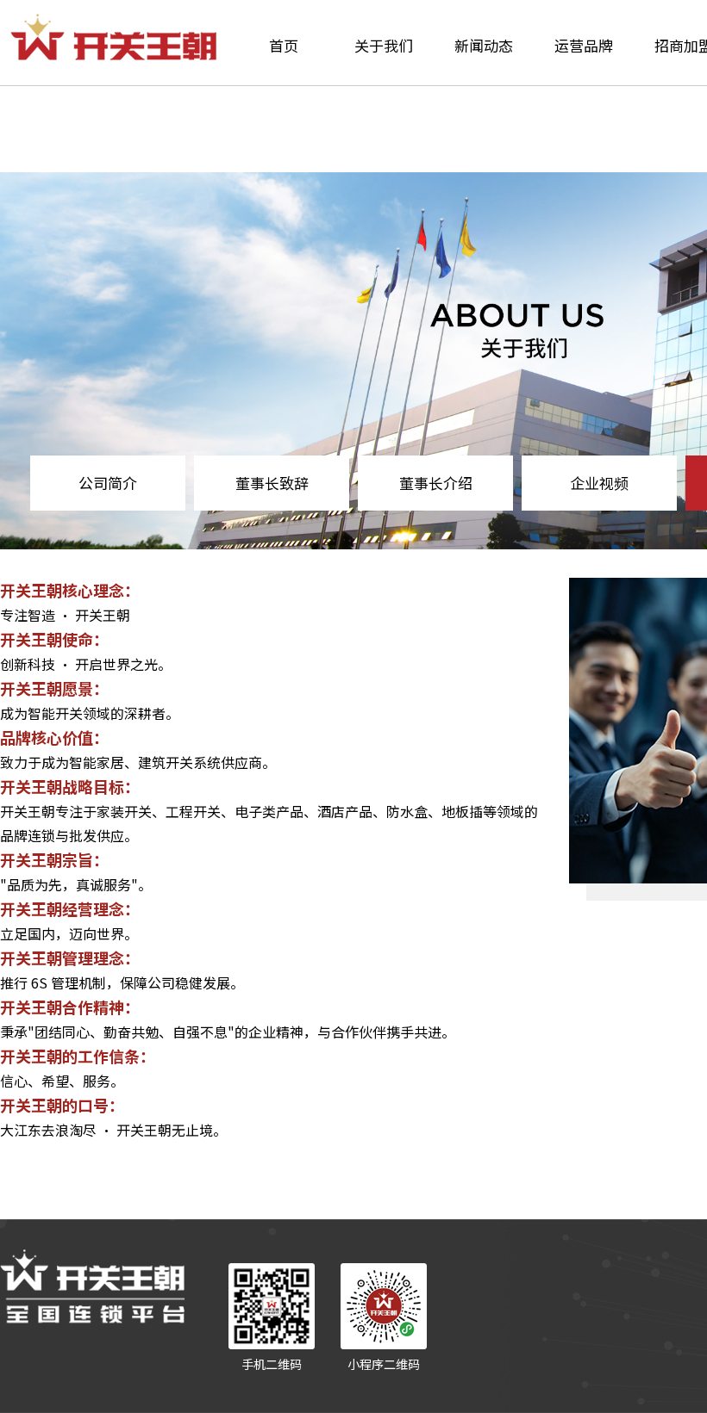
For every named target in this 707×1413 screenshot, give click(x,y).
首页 (283, 45)
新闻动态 (483, 45)
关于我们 (383, 45)
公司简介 (107, 482)
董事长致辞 (272, 482)
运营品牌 (583, 45)
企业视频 (599, 482)
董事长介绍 (435, 482)
